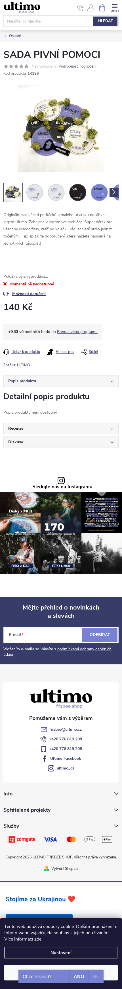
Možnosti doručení (29, 294)
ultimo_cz (65, 768)
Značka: (16, 365)
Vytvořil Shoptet (64, 868)
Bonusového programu (77, 331)
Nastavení (61, 953)
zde (37, 939)
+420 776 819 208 (65, 739)
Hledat (105, 21)
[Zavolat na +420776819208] (80, 8)
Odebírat (100, 634)
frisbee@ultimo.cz (65, 729)
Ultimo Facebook (65, 758)
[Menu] (114, 7)
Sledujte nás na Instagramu (62, 487)
